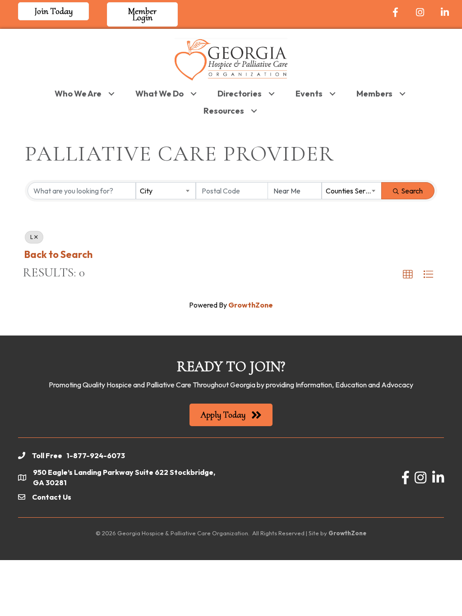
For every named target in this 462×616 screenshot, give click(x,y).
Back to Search (58, 254)
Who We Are (78, 93)
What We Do (159, 93)
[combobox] (166, 190)
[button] (408, 275)
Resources (223, 111)
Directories (239, 93)
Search (412, 190)
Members (374, 93)
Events (309, 93)
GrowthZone (250, 304)
